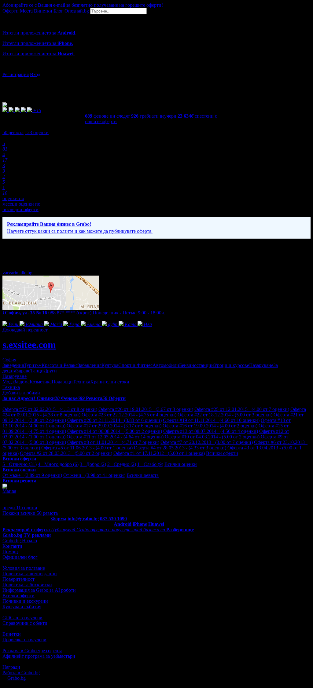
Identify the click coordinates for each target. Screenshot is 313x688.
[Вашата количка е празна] (3, 17)
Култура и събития (21, 606)
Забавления (89, 365)
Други (50, 370)
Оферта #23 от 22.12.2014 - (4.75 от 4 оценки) (129, 414)
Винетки (11, 634)
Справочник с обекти (24, 623)
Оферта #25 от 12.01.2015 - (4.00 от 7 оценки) (241, 409)
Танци (37, 370)
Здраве (23, 370)
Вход (35, 74)
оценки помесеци (13, 201)
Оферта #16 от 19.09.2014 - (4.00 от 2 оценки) (210, 425)
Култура (109, 365)
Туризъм (33, 365)
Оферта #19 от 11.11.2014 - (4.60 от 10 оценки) (211, 420)
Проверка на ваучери (24, 639)
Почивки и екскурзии (25, 601)
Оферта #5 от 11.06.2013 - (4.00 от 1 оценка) (87, 447)
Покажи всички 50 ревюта (30, 513)
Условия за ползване (23, 568)
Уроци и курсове (231, 365)
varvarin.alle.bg (17, 272)
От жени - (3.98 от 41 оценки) (94, 475)
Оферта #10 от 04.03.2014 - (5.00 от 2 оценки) (212, 436)
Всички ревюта (143, 475)
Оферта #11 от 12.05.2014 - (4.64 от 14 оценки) (115, 436)
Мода (8, 381)
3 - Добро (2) (93, 464)
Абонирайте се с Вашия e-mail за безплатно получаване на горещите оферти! (82, 5)
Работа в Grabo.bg (21, 672)
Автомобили (166, 365)
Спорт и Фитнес (135, 365)
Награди (11, 667)
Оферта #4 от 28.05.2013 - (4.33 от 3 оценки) (180, 447)
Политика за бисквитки (27, 584)
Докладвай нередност (25, 329)
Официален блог (20, 557)
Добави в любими (21, 392)
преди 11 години (19, 507)
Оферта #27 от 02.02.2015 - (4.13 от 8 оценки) (49, 409)
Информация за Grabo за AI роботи (39, 590)
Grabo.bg (16, 678)
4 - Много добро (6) (58, 464)
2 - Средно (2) (121, 464)
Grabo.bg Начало (19, 540)
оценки (37, 132)
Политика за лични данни (29, 573)
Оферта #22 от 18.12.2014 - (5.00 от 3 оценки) (225, 414)
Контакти (12, 546)
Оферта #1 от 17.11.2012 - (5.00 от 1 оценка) (159, 453)
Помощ (10, 551)
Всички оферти (222, 453)
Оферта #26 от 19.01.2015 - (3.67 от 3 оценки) (145, 409)
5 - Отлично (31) (19, 464)
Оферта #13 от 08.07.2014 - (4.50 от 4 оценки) (210, 431)
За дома (22, 381)
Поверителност (18, 579)
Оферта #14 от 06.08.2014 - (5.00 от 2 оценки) (114, 431)
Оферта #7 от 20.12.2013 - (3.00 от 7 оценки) (206, 442)
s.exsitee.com (29, 344)
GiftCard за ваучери (22, 617)
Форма (58, 518)
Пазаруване (261, 365)
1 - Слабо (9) (150, 464)
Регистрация (15, 74)
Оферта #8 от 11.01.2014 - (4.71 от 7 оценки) (113, 442)
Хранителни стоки (109, 381)
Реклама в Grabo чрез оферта (32, 650)
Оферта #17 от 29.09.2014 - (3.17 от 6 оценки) (114, 425)
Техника (81, 381)
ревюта (13, 132)
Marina (9, 491)
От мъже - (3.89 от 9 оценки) (32, 475)
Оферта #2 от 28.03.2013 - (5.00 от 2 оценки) (66, 453)
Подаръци (62, 381)
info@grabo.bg (83, 518)
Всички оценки (180, 464)
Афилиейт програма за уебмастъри (38, 656)
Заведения (13, 365)
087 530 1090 (113, 518)
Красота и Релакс (60, 365)
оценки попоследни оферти (21, 206)
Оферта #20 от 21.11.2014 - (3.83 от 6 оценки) (114, 420)
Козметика (41, 381)
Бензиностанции (196, 365)
